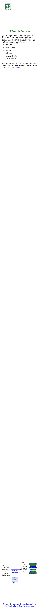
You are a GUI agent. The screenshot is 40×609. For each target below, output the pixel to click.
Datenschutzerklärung (28, 604)
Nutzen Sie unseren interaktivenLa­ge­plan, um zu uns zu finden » (33, 568)
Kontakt (8, 606)
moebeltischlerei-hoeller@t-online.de (16, 570)
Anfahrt (14, 606)
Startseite (6, 604)
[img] (10, 6)
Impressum (15, 604)
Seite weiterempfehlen (27, 606)
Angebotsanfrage (14, 67)
